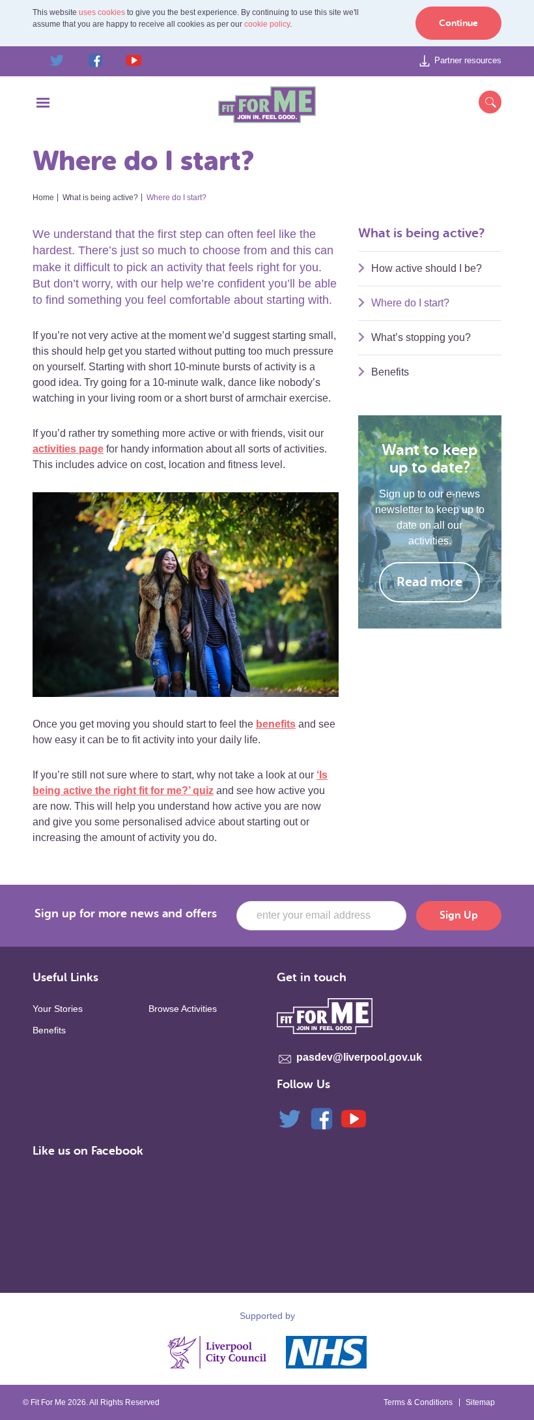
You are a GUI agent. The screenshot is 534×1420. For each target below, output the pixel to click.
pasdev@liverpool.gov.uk (359, 1057)
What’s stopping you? (421, 337)
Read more (429, 581)
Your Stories (58, 1008)
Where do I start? (410, 302)
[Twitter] (290, 1117)
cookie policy (267, 24)
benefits (276, 724)
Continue (458, 23)
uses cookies (102, 12)
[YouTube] (354, 1117)
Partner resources (467, 60)
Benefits (390, 371)
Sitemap (480, 1402)
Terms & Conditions (418, 1402)
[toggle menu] (43, 105)
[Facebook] (322, 1117)
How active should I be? (426, 268)
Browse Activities (182, 1008)
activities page (68, 448)
